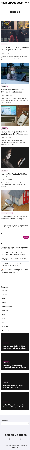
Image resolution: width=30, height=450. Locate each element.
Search (3, 234)
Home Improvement (6, 213)
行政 (3, 53)
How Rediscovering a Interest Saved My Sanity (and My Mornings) (13, 387)
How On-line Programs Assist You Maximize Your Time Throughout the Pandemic (14, 134)
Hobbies (4, 302)
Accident (4, 290)
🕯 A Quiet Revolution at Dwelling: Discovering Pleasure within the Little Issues (14, 407)
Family (3, 298)
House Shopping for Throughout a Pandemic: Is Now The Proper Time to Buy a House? (14, 218)
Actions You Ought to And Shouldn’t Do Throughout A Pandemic (15, 48)
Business (4, 294)
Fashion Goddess (12, 2)
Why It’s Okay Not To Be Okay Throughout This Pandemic (12, 91)
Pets (3, 322)
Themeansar (15, 447)
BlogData (23, 445)
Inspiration (5, 310)
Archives (4, 421)
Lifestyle (4, 44)
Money (4, 318)
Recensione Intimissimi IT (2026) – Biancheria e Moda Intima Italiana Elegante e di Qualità (14, 348)
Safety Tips (5, 326)
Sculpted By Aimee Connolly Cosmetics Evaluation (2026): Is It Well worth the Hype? (14, 368)
